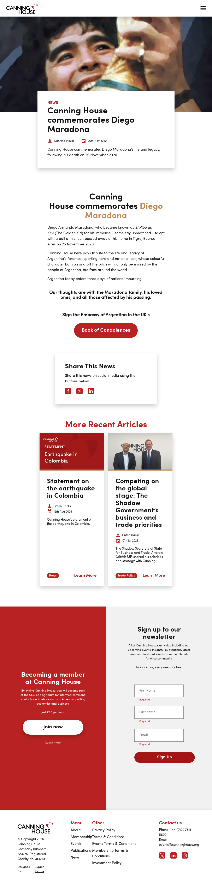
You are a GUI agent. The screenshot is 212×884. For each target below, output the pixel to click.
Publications (81, 851)
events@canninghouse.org (179, 845)
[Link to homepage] (35, 827)
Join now (53, 727)
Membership (81, 837)
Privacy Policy (103, 830)
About (76, 830)
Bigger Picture (39, 869)
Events (76, 844)
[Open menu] (203, 8)
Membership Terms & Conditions (110, 853)
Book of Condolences (106, 330)
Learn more (53, 742)
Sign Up (164, 757)
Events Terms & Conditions (114, 844)
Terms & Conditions (108, 837)
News (75, 857)
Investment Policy (107, 863)
